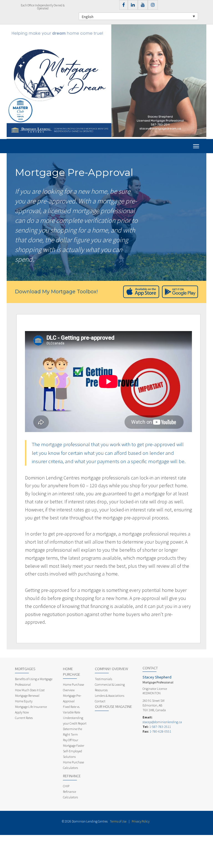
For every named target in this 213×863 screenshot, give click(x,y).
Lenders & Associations (109, 695)
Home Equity (23, 701)
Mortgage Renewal (27, 695)
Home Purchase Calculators (73, 765)
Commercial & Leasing (110, 684)
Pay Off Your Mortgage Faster (73, 743)
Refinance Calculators (70, 794)
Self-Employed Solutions (72, 754)
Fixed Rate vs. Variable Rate (71, 709)
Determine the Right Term (72, 731)
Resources (101, 690)
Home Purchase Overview (73, 687)
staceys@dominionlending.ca (162, 722)
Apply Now (22, 712)
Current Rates (24, 718)
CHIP (66, 786)
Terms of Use (118, 821)
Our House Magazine (113, 706)
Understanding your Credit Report (75, 720)
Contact (100, 701)
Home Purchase (71, 671)
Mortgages (25, 668)
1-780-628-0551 (160, 731)
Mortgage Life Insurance (31, 707)
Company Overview (111, 668)
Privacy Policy (140, 821)
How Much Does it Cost (30, 690)
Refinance (72, 775)
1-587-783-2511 (160, 727)
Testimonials (103, 679)
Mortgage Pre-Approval (72, 698)
